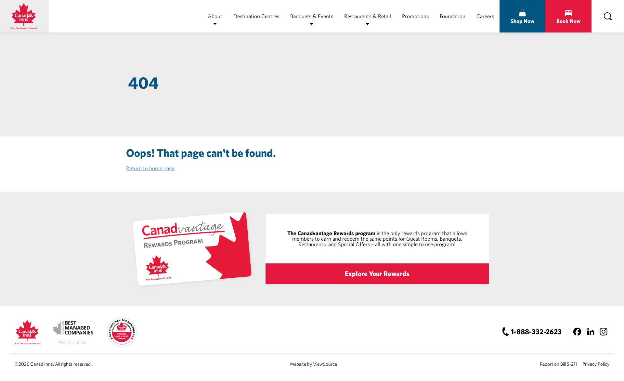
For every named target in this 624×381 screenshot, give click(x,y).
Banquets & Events (311, 16)
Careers (485, 16)
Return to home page (150, 168)
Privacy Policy (595, 364)
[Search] (608, 16)
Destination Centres (256, 16)
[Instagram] (603, 332)
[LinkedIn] (590, 332)
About (215, 16)
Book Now (568, 21)
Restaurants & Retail (367, 16)
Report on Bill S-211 (558, 364)
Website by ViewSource (313, 364)
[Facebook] (577, 332)
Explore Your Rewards (377, 273)
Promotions (415, 16)
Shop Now (522, 21)
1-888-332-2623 (536, 331)
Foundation (452, 16)
